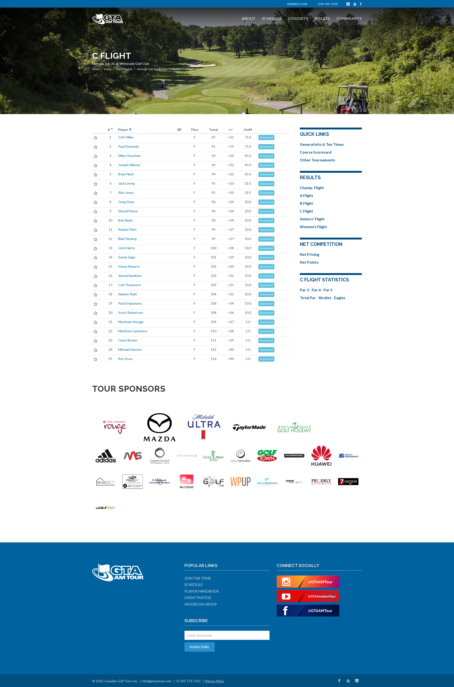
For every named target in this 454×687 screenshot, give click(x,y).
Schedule (271, 18)
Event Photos (197, 597)
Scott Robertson (130, 312)
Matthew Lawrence (132, 331)
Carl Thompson (129, 285)
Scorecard (266, 137)
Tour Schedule (124, 69)
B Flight (306, 203)
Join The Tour (328, 3)
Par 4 (316, 290)
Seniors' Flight (312, 219)
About (248, 18)
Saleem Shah (127, 294)
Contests (298, 18)
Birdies (325, 297)
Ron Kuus (125, 359)
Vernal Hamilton (130, 276)
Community (349, 18)
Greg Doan (126, 202)
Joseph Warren (129, 165)
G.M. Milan (126, 137)
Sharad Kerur (128, 211)
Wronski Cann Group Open (152, 69)
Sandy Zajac (127, 257)
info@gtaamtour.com (156, 681)
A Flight (306, 195)
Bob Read (125, 220)
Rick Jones (126, 193)
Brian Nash (126, 174)
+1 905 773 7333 (188, 681)
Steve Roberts (129, 266)
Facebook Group (200, 604)
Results (322, 18)
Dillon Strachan (129, 156)
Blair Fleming (127, 239)
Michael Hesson (130, 349)
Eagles (339, 297)
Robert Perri (127, 229)
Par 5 (327, 290)
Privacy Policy (214, 681)
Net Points (309, 262)
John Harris (126, 248)
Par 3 (305, 290)
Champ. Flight (312, 187)
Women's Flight (313, 226)
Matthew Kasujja (130, 322)
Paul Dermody (128, 146)
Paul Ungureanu (130, 303)
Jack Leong (126, 183)
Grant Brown (127, 340)
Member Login (297, 3)
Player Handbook (201, 591)
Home (95, 69)
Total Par (308, 297)
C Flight (306, 211)
